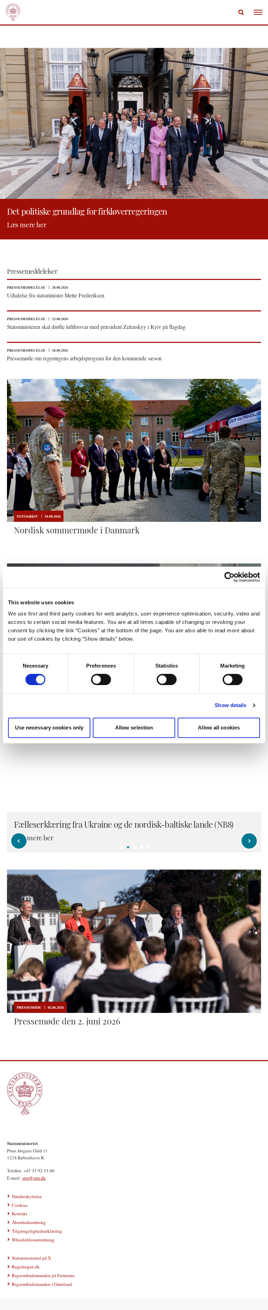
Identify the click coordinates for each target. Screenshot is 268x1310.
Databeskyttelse (27, 1196)
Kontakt (19, 1213)
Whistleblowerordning (33, 1240)
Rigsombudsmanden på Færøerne (43, 1275)
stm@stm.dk (34, 1178)
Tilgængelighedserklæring (37, 1231)
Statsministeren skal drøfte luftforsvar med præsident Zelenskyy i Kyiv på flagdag (96, 326)
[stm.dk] (134, 1093)
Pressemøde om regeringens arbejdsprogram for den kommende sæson (84, 358)
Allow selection (134, 727)
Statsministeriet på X (31, 1258)
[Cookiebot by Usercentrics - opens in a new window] (229, 577)
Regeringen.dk (26, 1267)
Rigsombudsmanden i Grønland (42, 1284)
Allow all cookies (219, 727)
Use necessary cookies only (49, 727)
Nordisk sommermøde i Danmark (77, 529)
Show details (230, 705)
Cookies (20, 1205)
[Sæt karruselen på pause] (149, 847)
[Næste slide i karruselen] (249, 841)
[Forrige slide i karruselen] (18, 841)
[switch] (101, 679)
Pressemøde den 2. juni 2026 (67, 1021)
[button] (121, 847)
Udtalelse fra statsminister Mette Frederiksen (55, 295)
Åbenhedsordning (29, 1222)
